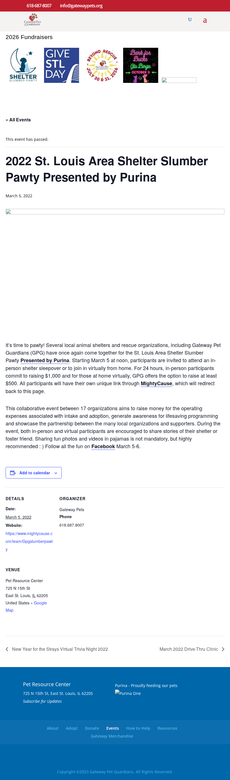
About (53, 728)
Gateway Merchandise (112, 736)
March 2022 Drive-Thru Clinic (189, 649)
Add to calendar (34, 472)
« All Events (18, 119)
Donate (92, 728)
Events (112, 728)
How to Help (138, 728)
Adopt (72, 728)
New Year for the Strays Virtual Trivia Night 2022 (59, 649)
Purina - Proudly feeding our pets (146, 685)
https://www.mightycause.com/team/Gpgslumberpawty (29, 541)
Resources (167, 728)
